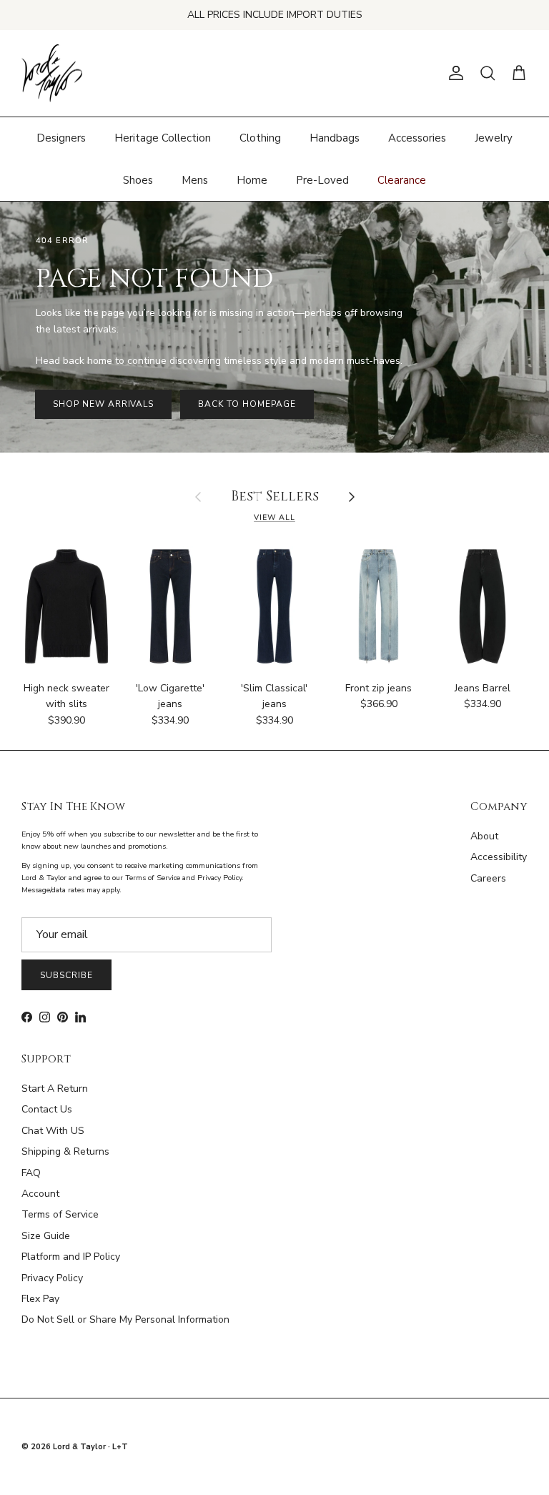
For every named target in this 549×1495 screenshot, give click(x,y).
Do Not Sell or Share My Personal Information (125, 1319)
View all (274, 517)
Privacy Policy (52, 1278)
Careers (488, 878)
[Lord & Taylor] (51, 73)
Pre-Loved (322, 180)
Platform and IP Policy (70, 1256)
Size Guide (45, 1236)
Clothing (260, 138)
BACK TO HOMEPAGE (246, 404)
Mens (195, 180)
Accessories (417, 138)
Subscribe (66, 975)
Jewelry (494, 138)
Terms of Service (60, 1214)
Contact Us (46, 1109)
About (484, 836)
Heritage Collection (162, 138)
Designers (61, 138)
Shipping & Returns (65, 1151)
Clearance (401, 180)
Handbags (335, 138)
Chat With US (52, 1131)
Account (40, 1193)
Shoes (138, 180)
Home (252, 180)
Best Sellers (275, 497)
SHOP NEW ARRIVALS (103, 404)
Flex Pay (40, 1299)
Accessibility (498, 857)
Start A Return (54, 1088)
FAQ (31, 1173)
